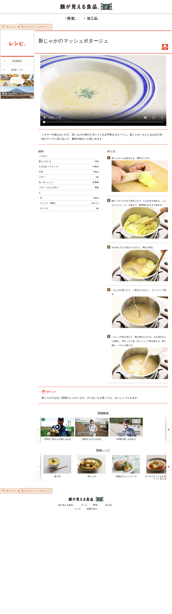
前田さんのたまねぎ (91, 439)
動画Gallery (92, 509)
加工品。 (109, 505)
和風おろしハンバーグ (126, 476)
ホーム (84, 505)
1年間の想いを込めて (126, 439)
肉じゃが (92, 476)
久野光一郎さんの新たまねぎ (57, 439)
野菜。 (96, 505)
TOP (4, 26)
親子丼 (57, 476)
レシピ (13, 27)
